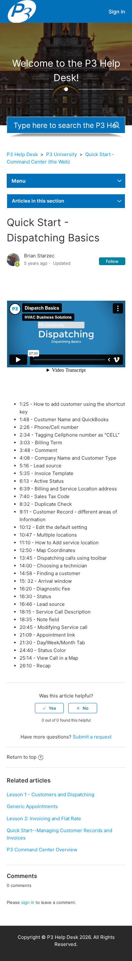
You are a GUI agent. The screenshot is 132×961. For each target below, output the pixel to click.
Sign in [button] (117, 11)
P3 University (61, 154)
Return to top (22, 757)
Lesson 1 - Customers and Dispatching (50, 794)
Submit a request (92, 737)
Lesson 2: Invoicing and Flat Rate (44, 818)
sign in (27, 902)
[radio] (49, 708)
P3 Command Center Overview (42, 850)
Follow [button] (112, 261)
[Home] (22, 11)
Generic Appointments (32, 806)
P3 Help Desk (22, 154)
